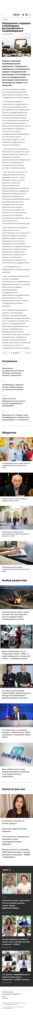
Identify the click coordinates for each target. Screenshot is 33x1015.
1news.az (8, 1004)
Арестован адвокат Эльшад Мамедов (14, 830)
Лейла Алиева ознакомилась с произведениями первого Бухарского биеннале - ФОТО (16, 534)
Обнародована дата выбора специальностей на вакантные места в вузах (16, 569)
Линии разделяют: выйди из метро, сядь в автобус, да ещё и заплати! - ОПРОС (16, 941)
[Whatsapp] (16, 353)
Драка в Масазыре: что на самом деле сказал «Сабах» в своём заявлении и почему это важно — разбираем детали (16, 654)
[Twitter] (14, 353)
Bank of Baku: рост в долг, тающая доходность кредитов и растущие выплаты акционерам (15, 772)
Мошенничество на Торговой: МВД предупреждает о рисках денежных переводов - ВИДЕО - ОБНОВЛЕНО (16, 853)
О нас (4, 996)
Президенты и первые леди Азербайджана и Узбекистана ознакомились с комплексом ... (16, 417)
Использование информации (11, 994)
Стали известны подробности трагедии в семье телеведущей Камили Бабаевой (15, 840)
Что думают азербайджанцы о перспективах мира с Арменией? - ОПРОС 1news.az (16, 977)
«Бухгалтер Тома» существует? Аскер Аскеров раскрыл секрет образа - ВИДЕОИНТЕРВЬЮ (16, 904)
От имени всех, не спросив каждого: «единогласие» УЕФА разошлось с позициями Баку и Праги (16, 733)
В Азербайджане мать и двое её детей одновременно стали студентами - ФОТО (16, 465)
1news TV (4, 897)
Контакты (5, 998)
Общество (4, 395)
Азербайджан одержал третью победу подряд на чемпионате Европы (13, 387)
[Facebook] (11, 353)
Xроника (4, 364)
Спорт (3, 381)
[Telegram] (18, 353)
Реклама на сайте (7, 992)
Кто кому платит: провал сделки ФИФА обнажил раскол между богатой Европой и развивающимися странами (16, 694)
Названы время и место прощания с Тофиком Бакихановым (15, 500)
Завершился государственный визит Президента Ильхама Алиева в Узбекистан (13, 371)
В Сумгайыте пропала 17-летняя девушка (13, 822)
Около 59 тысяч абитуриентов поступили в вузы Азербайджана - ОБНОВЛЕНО (13, 402)
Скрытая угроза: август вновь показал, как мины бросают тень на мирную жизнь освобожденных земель (15, 615)
